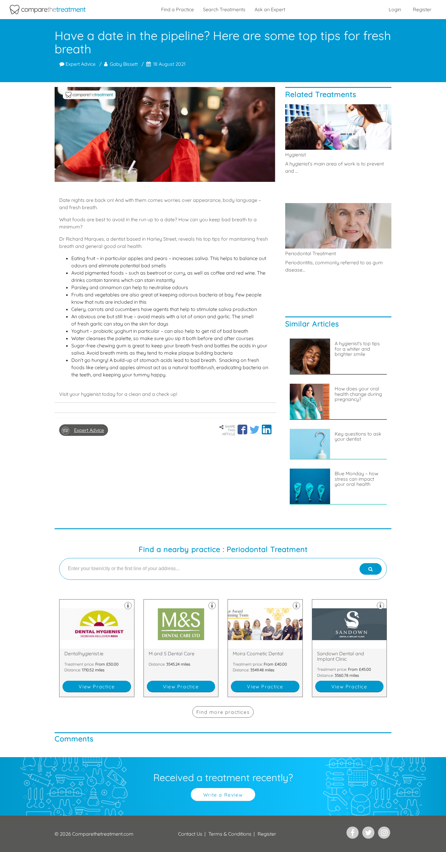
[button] (242, 429)
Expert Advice (80, 64)
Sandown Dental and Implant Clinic (349, 648)
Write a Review (223, 795)
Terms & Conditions (230, 834)
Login (395, 9)
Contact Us (190, 834)
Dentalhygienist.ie (96, 648)
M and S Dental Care (181, 648)
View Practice (97, 686)
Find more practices (223, 712)
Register (422, 9)
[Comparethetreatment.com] (48, 9)
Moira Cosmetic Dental (265, 648)
